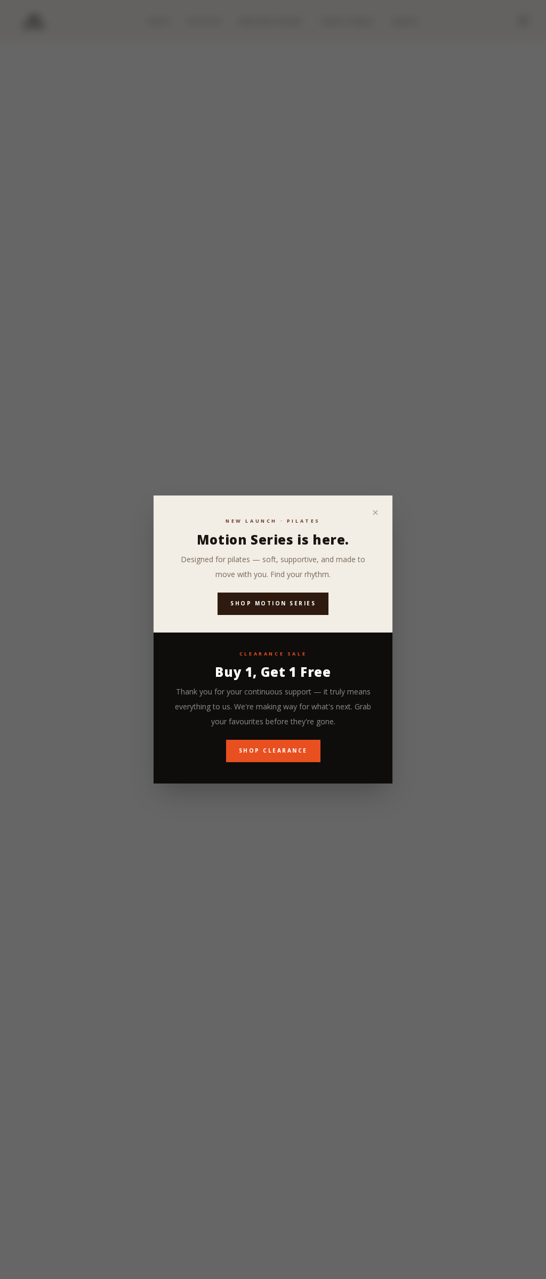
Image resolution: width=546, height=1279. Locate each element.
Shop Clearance (273, 750)
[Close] (375, 512)
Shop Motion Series (273, 603)
